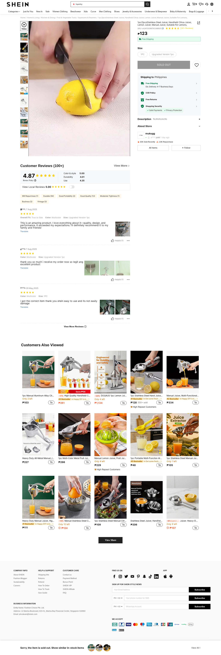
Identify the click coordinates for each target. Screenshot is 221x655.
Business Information (25, 604)
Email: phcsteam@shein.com (25, 614)
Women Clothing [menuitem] (60, 11)
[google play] (171, 578)
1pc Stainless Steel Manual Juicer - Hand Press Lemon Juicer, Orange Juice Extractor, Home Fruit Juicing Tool (183, 458)
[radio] (142, 54)
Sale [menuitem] (47, 11)
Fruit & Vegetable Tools (66, 18)
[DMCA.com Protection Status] (121, 630)
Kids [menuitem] (86, 11)
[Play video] (79, 88)
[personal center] (188, 4)
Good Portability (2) (67, 196)
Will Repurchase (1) (30, 196)
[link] (194, 4)
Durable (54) (48, 196)
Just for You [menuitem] (28, 11)
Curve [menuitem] (93, 11)
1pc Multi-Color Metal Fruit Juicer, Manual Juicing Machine (74, 458)
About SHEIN (19, 575)
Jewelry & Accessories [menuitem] (132, 11)
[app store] (165, 578)
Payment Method (70, 578)
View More (110, 540)
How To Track (43, 589)
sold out (164, 65)
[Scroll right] (212, 11)
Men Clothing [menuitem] (105, 11)
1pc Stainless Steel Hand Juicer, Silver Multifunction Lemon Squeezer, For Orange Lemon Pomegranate (146, 395)
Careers (17, 586)
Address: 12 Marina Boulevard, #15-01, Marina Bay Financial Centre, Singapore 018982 (50, 611)
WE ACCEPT (117, 619)
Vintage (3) (42, 201)
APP (165, 571)
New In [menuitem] (39, 11)
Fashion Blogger (20, 578)
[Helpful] (112, 240)
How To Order (43, 586)
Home (22, 18)
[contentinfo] (161, 624)
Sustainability (19, 582)
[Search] (147, 4)
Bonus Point (68, 582)
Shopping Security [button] (154, 106)
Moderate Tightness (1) (110, 196)
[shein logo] (18, 4)
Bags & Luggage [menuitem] (196, 11)
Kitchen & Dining (48, 18)
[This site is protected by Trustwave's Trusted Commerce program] (114, 630)
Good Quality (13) (87, 196)
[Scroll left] (209, 11)
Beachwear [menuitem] (76, 11)
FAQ (64, 593)
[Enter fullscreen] (127, 154)
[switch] (72, 186)
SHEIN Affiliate (69, 589)
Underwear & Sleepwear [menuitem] (156, 11)
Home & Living (33, 18)
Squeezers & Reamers (87, 18)
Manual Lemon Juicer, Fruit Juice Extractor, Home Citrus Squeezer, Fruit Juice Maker (110, 458)
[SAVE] (197, 65)
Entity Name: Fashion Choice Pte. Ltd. (29, 608)
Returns (41, 578)
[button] (207, 4)
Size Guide (42, 593)
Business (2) (27, 201)
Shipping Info (43, 575)
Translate (24, 231)
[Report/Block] (128, 240)
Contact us (67, 575)
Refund (41, 582)
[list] (136, 576)
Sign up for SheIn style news (127, 584)
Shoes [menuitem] (117, 11)
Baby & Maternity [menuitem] (178, 11)
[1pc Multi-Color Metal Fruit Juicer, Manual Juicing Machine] (74, 434)
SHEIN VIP (67, 586)
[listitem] (38, 380)
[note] (74, 391)
